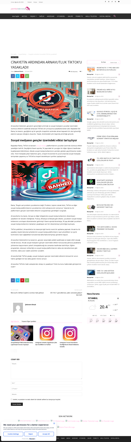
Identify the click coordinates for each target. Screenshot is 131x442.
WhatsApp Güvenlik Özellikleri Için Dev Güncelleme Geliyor (105, 182)
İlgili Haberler (15, 321)
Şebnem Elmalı (18, 71)
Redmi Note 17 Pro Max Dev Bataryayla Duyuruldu (108, 69)
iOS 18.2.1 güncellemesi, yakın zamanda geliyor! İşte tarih (66, 294)
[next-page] (15, 350)
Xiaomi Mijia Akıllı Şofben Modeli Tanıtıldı (107, 250)
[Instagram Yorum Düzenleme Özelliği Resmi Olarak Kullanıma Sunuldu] (71, 333)
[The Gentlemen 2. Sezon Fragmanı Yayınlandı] (91, 228)
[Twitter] (115, 1)
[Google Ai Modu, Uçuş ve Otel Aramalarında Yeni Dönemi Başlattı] (91, 113)
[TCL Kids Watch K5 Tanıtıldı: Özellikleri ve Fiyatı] (91, 160)
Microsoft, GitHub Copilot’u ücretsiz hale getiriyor (27, 293)
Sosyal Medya (22, 54)
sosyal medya (41, 146)
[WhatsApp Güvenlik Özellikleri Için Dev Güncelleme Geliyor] (91, 182)
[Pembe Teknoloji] (89, 421)
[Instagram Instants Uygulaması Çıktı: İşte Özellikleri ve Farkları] (46, 333)
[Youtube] (118, 1)
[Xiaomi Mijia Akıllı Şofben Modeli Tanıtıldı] (91, 250)
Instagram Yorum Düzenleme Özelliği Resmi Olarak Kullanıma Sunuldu (69, 344)
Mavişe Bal (90, 74)
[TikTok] (112, 1)
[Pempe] (65, 9)
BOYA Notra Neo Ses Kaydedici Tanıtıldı (105, 206)
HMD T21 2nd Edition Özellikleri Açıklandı (105, 272)
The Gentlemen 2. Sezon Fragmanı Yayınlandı (107, 228)
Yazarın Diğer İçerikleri (29, 321)
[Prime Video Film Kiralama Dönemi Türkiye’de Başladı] (91, 138)
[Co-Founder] (106, 421)
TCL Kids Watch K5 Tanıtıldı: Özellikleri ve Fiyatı (108, 159)
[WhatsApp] (27, 76)
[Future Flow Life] (66, 427)
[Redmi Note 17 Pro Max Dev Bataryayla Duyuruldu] (91, 69)
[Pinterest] (22, 76)
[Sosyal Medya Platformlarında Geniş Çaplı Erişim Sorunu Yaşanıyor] (22, 333)
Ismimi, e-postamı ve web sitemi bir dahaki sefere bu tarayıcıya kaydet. (37, 399)
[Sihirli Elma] (43, 421)
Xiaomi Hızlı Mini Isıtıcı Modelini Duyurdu (106, 91)
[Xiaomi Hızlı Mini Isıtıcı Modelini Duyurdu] (91, 91)
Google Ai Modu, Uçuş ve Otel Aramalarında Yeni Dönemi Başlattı (107, 113)
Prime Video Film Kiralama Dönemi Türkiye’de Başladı (108, 137)
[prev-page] (12, 350)
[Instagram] (108, 1)
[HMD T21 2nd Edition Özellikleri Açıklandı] (91, 272)
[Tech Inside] (73, 421)
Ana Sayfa (13, 54)
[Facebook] (105, 1)
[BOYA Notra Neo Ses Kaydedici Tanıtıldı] (91, 207)
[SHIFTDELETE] (26, 421)
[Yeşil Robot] (58, 421)
